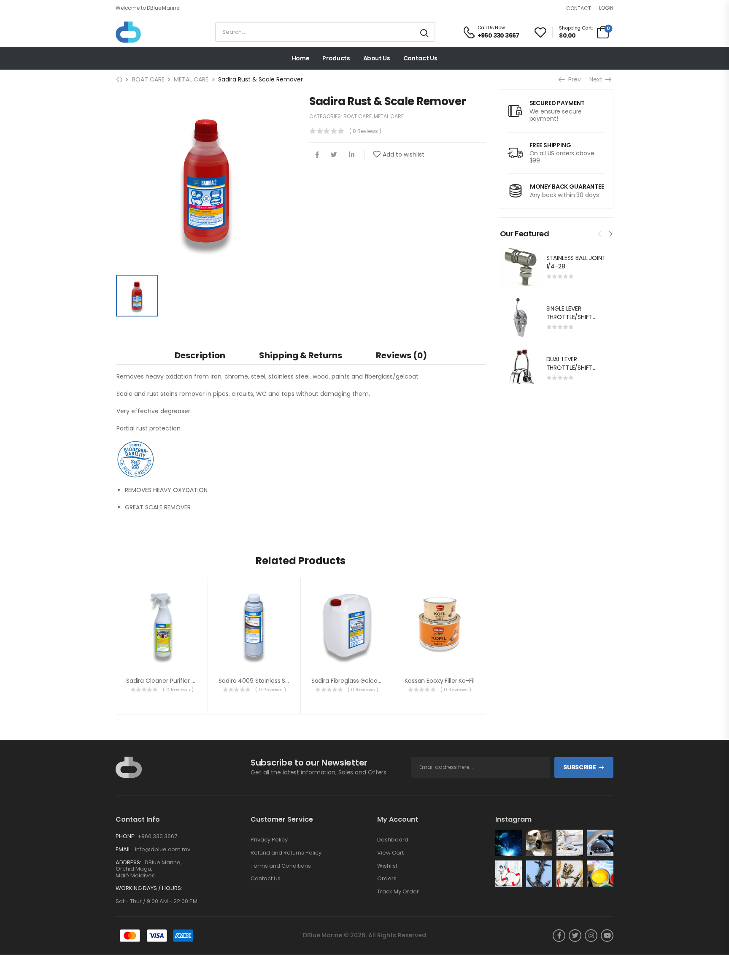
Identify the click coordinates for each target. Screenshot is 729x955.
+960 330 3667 (157, 836)
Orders (387, 878)
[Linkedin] (351, 155)
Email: (124, 849)
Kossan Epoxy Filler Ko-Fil (439, 680)
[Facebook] (317, 155)
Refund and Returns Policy (286, 852)
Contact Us (420, 58)
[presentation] (600, 233)
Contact (578, 8)
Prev (571, 79)
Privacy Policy (269, 839)
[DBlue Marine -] (148, 32)
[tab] (200, 355)
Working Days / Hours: (149, 888)
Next (598, 79)
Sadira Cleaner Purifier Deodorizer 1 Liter (182, 680)
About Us (376, 58)
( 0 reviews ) (365, 131)
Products (336, 58)
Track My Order (398, 891)
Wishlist (387, 866)
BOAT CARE (148, 79)
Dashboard (392, 839)
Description (200, 355)
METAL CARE (191, 79)
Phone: (125, 836)
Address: (128, 862)
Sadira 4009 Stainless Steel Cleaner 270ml (279, 680)
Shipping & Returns (300, 355)
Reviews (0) (401, 355)
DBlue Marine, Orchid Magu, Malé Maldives (149, 868)
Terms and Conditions (281, 866)
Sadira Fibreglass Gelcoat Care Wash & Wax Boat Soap (390, 680)
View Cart (390, 852)
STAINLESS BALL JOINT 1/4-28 (576, 262)
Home (301, 58)
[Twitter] (334, 155)
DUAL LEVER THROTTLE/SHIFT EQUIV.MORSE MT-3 (573, 367)
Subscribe (579, 767)
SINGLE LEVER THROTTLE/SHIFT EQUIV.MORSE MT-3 (573, 316)
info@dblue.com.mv (162, 849)
